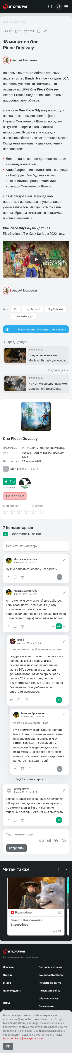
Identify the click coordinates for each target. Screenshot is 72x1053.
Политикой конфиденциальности (23, 1038)
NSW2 (61, 447)
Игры (6, 1002)
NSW (54, 447)
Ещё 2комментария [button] (29, 779)
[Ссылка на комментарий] (64, 560)
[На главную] (15, 6)
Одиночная (41, 452)
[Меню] (66, 6)
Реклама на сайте (50, 982)
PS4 (29, 447)
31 (59, 931)
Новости (20, 22)
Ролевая (27, 452)
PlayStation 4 (55, 309)
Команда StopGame (51, 975)
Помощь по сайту (49, 990)
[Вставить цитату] (56, 840)
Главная (8, 22)
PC (15, 309)
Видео (7, 982)
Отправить (16, 848)
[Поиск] (50, 7)
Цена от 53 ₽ (15, 496)
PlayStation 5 (32, 309)
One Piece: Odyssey (20, 438)
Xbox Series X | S (23, 316)
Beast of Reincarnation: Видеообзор (27, 922)
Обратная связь (49, 998)
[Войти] (58, 6)
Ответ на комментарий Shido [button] (30, 722)
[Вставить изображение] (49, 840)
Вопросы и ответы (50, 967)
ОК (8, 1046)
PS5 (35, 447)
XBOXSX (44, 447)
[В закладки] (39, 31)
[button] (8, 577)
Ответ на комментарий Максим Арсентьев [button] (35, 649)
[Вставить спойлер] (63, 840)
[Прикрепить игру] (41, 840)
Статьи (7, 975)
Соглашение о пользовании (47, 1008)
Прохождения (12, 990)
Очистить (38, 505)
